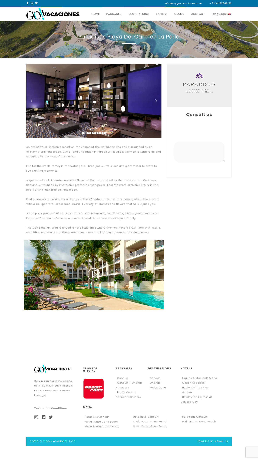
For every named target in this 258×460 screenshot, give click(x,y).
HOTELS (161, 14)
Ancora (187, 392)
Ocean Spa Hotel (194, 383)
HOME (96, 14)
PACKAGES (113, 14)
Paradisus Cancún (97, 417)
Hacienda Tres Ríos (195, 387)
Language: (220, 14)
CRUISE (179, 14)
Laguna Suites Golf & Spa (199, 378)
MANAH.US (221, 441)
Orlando (155, 383)
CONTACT (198, 14)
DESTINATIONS (139, 14)
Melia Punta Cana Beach (102, 421)
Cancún (122, 378)
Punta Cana (158, 387)
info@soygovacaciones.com (183, 3)
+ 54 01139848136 (221, 3)
